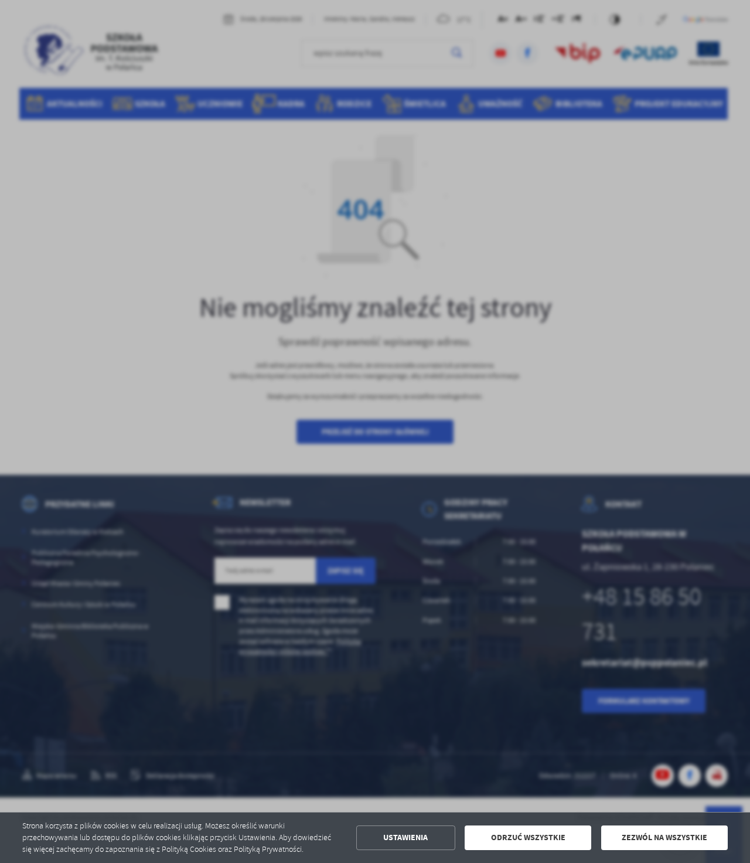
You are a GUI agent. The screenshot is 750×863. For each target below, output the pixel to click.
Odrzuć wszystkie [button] (528, 837)
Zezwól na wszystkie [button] (664, 837)
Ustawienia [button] (405, 837)
